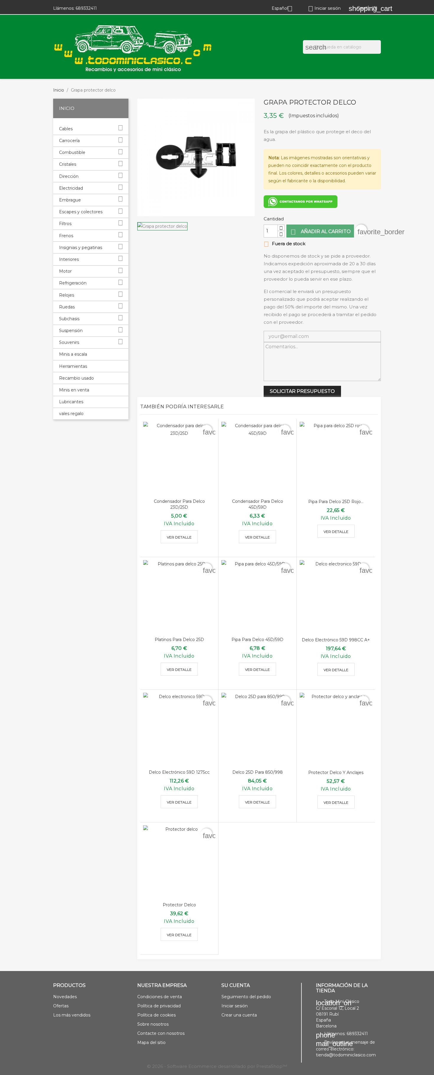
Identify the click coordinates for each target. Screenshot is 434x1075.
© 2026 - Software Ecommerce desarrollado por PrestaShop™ (217, 1066)
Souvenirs (69, 342)
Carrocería (69, 140)
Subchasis (69, 318)
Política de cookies (156, 1015)
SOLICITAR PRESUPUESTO (302, 391)
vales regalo (71, 413)
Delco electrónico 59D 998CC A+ (336, 640)
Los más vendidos (71, 1015)
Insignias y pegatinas (80, 247)
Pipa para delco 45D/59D (257, 639)
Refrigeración (73, 283)
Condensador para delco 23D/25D (179, 504)
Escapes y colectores (80, 211)
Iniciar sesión (234, 1006)
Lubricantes (71, 401)
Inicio (66, 108)
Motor (65, 271)
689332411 (86, 8)
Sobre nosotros (153, 1024)
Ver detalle (179, 537)
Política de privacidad (159, 1006)
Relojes (66, 295)
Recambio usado (76, 378)
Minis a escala (73, 354)
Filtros (65, 223)
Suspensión (71, 330)
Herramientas (73, 366)
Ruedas (67, 307)
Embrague (70, 200)
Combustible (72, 152)
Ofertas (60, 1006)
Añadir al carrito (321, 232)
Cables (66, 128)
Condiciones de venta (159, 996)
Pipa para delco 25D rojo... (335, 501)
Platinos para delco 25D (179, 639)
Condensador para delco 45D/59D (257, 504)
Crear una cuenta (239, 1015)
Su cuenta (235, 985)
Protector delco (179, 905)
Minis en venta (74, 390)
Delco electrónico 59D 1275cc (179, 772)
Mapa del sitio (151, 1042)
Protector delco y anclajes (335, 772)
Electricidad (71, 188)
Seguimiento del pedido (246, 996)
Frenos (66, 235)
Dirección (69, 176)
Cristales (67, 164)
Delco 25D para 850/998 (257, 772)
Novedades (65, 996)
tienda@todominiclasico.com (346, 1055)
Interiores (69, 259)
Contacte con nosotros (161, 1033)
